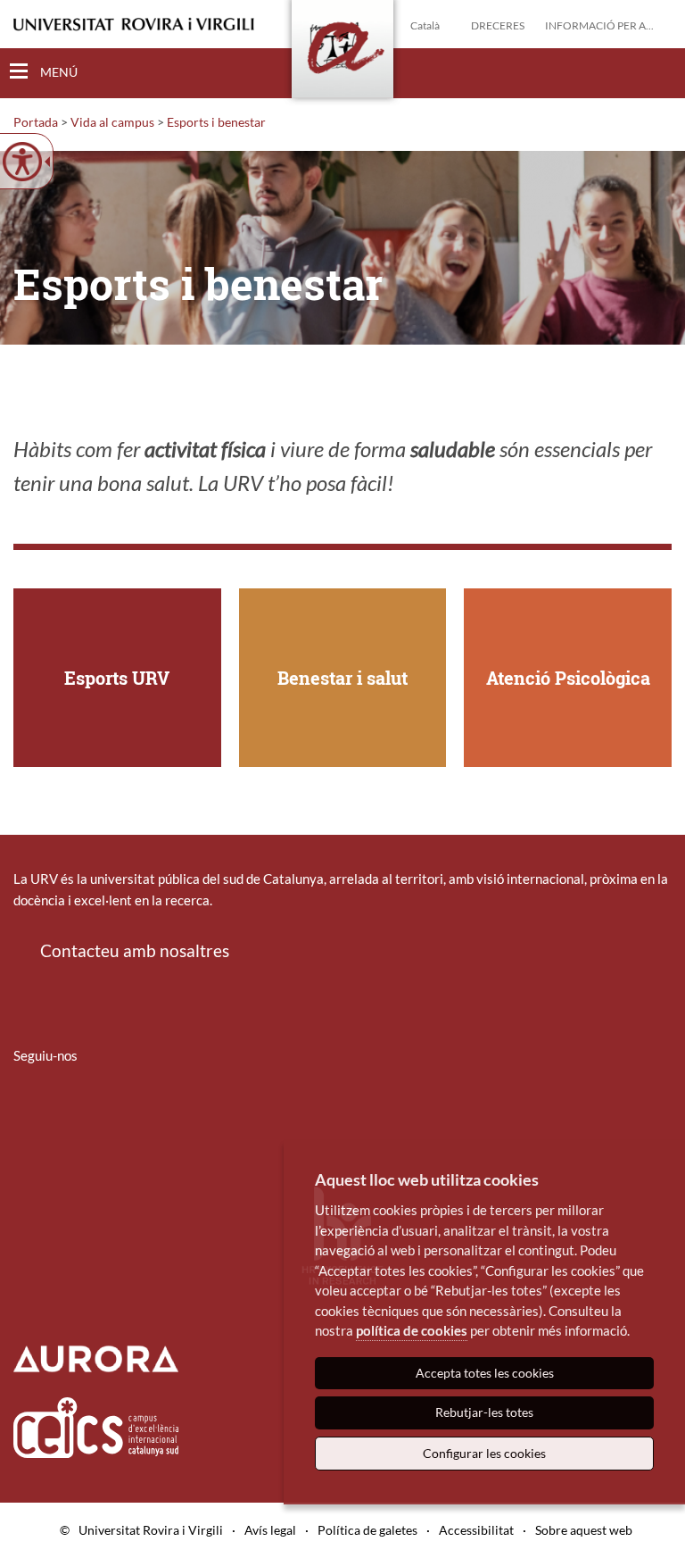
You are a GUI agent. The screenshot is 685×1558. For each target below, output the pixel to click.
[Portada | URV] (342, 52)
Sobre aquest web (583, 1529)
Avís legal (270, 1529)
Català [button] (425, 25)
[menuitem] (25, 1108)
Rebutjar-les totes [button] (484, 1412)
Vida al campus (112, 121)
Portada (35, 121)
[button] (657, 72)
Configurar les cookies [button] (484, 1453)
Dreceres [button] (497, 25)
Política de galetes (367, 1529)
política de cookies (411, 1330)
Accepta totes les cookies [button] (485, 1372)
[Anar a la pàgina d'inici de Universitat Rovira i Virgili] (133, 24)
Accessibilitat (476, 1529)
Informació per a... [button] (599, 25)
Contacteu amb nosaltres (134, 950)
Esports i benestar (216, 121)
